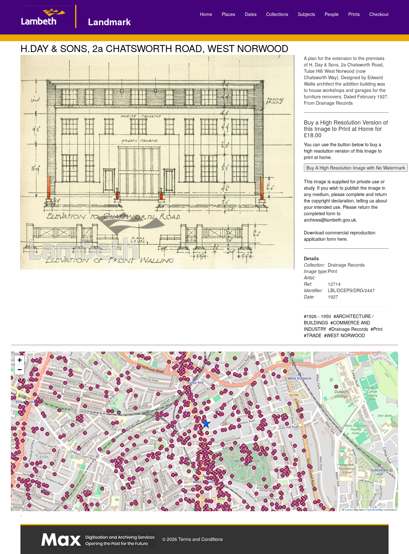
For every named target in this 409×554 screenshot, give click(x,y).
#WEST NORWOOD (344, 335)
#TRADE (312, 335)
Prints (354, 14)
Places (228, 14)
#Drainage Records (348, 329)
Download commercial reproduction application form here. (339, 235)
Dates (251, 14)
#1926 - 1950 (317, 316)
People (332, 14)
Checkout (379, 14)
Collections (277, 14)
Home (206, 14)
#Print (376, 329)
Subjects (306, 14)
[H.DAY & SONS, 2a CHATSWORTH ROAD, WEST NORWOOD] (157, 162)
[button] (199, 509)
